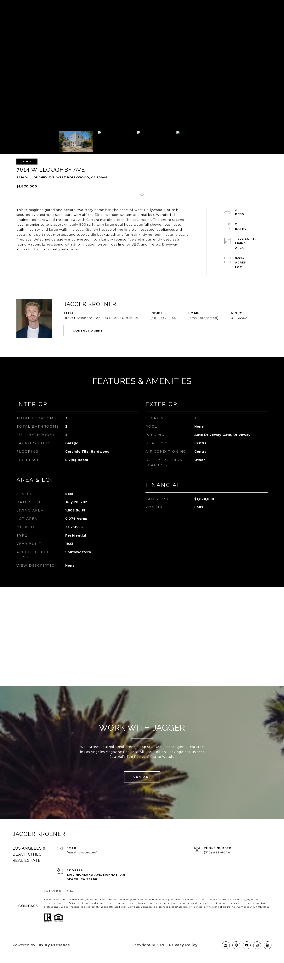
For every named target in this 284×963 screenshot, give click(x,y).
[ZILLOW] (226, 945)
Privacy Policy (183, 945)
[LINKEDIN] (267, 945)
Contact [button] (142, 777)
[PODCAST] (236, 945)
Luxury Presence (53, 945)
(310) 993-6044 (163, 318)
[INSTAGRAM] (257, 945)
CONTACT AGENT (88, 330)
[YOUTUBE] (247, 945)
